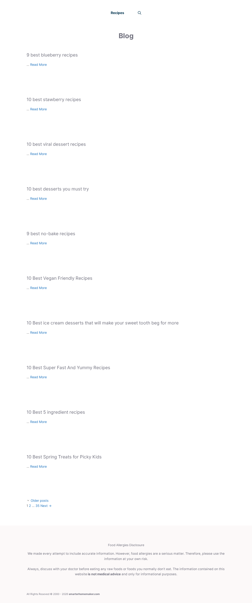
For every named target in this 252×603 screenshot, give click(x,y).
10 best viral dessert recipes (56, 144)
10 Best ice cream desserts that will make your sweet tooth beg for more (103, 322)
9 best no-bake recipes (51, 233)
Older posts (40, 501)
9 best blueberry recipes (52, 55)
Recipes (117, 13)
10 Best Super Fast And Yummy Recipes (68, 367)
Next (46, 506)
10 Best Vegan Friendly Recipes (59, 278)
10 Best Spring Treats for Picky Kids (64, 456)
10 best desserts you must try (58, 189)
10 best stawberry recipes (54, 99)
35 (37, 506)
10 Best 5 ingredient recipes (56, 412)
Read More (38, 65)
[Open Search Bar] (139, 13)
